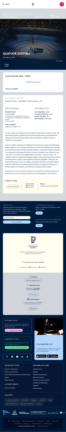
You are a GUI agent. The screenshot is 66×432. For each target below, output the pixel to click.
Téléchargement (33, 308)
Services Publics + (17, 423)
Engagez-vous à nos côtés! (15, 330)
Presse (48, 421)
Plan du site (26, 423)
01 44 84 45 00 (37, 288)
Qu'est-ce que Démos (10, 388)
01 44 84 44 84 (35, 289)
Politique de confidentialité (28, 421)
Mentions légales (16, 421)
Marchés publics (40, 421)
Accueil (7, 98)
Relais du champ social (12, 404)
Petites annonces (37, 388)
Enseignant (34, 400)
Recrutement (55, 421)
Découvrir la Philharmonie (11, 369)
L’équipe (7, 377)
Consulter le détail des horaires (33, 280)
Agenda (12, 98)
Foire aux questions (48, 423)
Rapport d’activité (9, 380)
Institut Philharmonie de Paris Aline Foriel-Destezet (17, 374)
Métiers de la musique (38, 377)
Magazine (35, 372)
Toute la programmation (54, 15)
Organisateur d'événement (27, 404)
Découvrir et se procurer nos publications (18, 347)
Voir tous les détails (13, 186)
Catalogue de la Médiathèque (40, 383)
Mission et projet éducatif (11, 372)
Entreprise (39, 404)
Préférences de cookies (43, 426)
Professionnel (24, 400)
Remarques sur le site (36, 423)
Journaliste (42, 400)
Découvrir (39, 213)
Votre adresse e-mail (9, 217)
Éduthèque (35, 385)
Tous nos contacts (33, 294)
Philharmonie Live (37, 369)
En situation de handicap (12, 400)
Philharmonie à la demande (40, 374)
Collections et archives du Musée (41, 380)
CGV (9, 421)
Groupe (50, 400)
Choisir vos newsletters (17, 222)
